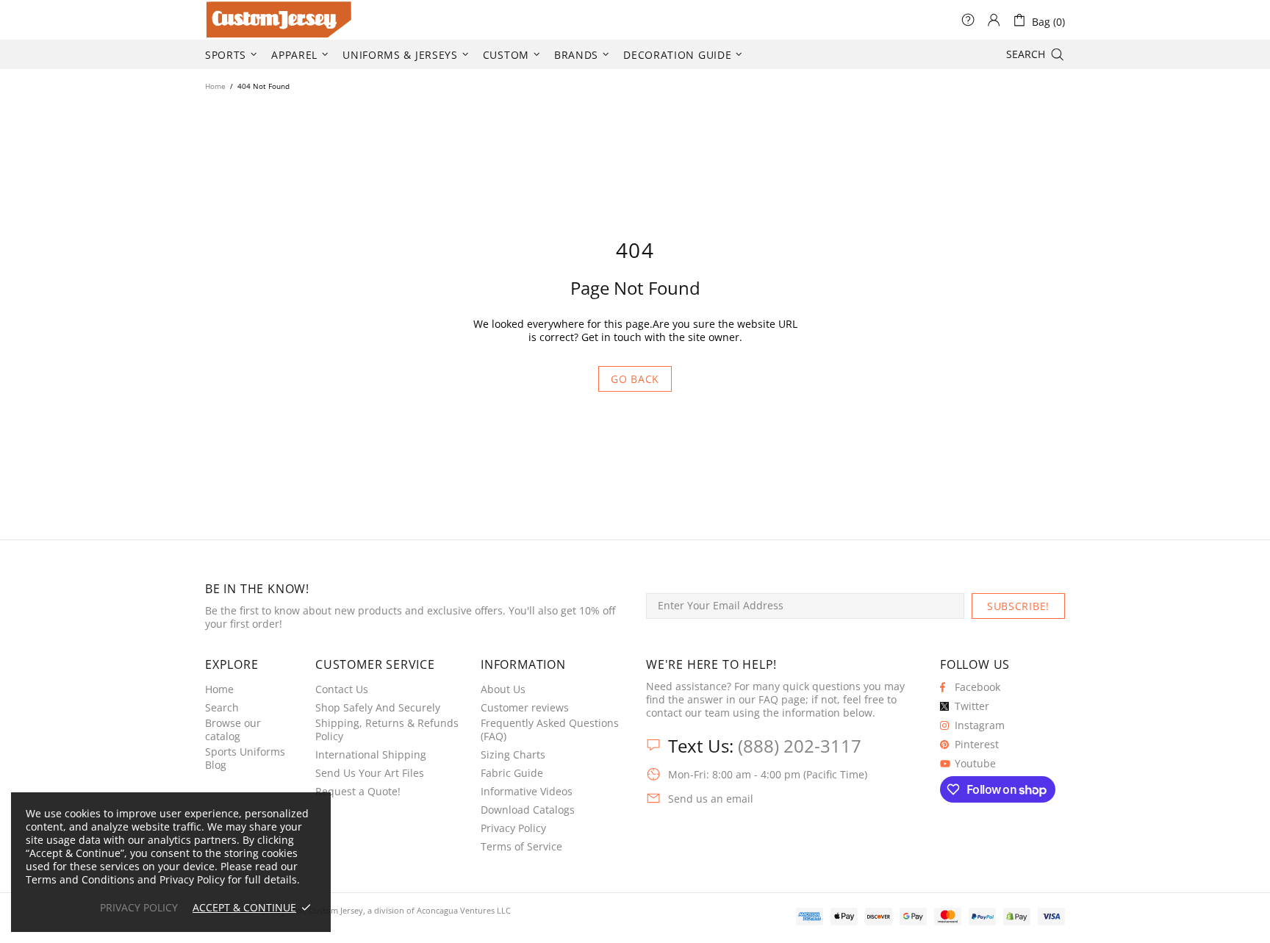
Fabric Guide (512, 773)
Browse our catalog (233, 730)
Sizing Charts (513, 754)
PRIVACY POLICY (139, 907)
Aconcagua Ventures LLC (464, 910)
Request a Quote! (358, 791)
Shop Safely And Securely (377, 707)
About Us (503, 689)
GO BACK (635, 379)
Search (222, 707)
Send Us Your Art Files (369, 773)
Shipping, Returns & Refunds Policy (387, 730)
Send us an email (710, 799)
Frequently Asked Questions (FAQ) (550, 730)
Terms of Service (521, 846)
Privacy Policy (513, 828)
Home (215, 86)
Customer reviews (525, 707)
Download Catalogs (528, 810)
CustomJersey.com (223, 19)
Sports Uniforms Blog (245, 758)
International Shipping (370, 754)
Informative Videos (527, 791)
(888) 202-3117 (799, 745)
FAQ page (782, 699)
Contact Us (341, 689)
